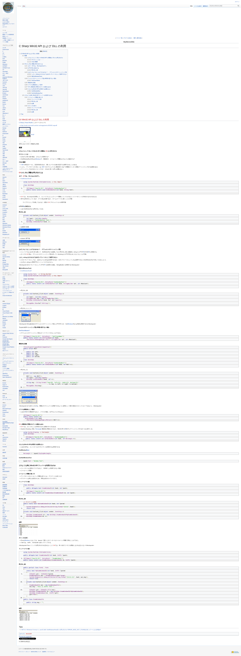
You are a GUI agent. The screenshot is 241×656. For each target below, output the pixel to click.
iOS (3, 229)
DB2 (4, 258)
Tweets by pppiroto (25, 637)
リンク (4, 514)
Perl (4, 117)
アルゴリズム (6, 284)
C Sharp (21, 122)
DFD (4, 245)
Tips (4, 509)
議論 (24, 6)
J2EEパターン (6, 280)
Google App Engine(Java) (6, 341)
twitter (129, 38)
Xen (4, 390)
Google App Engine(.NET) (6, 344)
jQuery (4, 96)
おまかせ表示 (6, 22)
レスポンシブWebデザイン (8, 293)
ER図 (4, 244)
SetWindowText (25, 178)
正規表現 (5, 166)
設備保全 (5, 486)
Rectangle (38, 429)
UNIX (4, 221)
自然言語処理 (6, 471)
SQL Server (5, 266)
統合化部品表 (6, 494)
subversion (5, 437)
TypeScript (5, 150)
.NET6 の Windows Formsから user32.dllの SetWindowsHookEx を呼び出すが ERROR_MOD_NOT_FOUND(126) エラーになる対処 (60, 629)
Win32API (29, 633)
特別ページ (5, 36)
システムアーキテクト (8, 361)
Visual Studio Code (7, 313)
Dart (4, 58)
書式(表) (139, 38)
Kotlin (4, 109)
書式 (135, 38)
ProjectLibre (6, 375)
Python (4, 120)
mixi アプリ (5, 350)
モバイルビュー (51, 651)
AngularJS (5, 100)
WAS (4, 181)
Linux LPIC (5, 208)
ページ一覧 (119, 38)
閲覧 (191, 6)
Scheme (5, 144)
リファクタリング (7, 290)
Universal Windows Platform (7, 77)
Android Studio (6, 303)
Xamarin (5, 82)
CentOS (5, 210)
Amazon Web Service (8, 333)
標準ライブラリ (6, 124)
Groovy (4, 84)
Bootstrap (5, 193)
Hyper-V (5, 385)
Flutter (4, 62)
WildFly (4, 186)
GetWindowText (25, 271)
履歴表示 (205, 6)
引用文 (4, 518)
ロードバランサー (7, 399)
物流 (4, 496)
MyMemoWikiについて (36, 651)
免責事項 (44, 651)
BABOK (4, 366)
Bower (4, 322)
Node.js (4, 188)
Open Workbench (7, 377)
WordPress (5, 429)
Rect (27, 450)
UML (4, 152)
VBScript (5, 157)
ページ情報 (5, 42)
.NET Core (5, 80)
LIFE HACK (5, 520)
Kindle (4, 230)
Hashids (5, 446)
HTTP (4, 197)
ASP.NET (5, 66)
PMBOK (5, 365)
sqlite (4, 268)
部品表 (4, 492)
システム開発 (6, 368)
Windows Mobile (7, 225)
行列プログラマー (7, 467)
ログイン (237, 1)
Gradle (4, 324)
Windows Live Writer (8, 316)
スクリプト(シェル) (7, 171)
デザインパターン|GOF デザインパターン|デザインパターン (8, 287)
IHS (3, 179)
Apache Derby (6, 256)
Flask (4, 130)
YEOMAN (5, 320)
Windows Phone (7, 227)
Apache (4, 177)
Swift (4, 146)
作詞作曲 (5, 458)
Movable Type (6, 427)
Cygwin (4, 305)
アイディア (5, 522)
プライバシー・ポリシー (24, 651)
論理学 (4, 464)
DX (3, 497)
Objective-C (6, 113)
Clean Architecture (7, 295)
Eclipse (4, 93)
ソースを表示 (197, 6)
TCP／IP (5, 397)
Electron (5, 60)
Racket (4, 137)
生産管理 (5, 488)
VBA (4, 155)
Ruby (4, 139)
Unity (4, 325)
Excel (4, 406)
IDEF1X (4, 242)
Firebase (5, 337)
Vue (4, 106)
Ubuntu (4, 216)
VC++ (4, 159)
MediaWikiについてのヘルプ (9, 24)
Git (3, 435)
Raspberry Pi (6, 234)
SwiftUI (4, 148)
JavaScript (5, 95)
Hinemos (5, 232)
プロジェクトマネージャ (8, 358)
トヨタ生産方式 (6, 490)
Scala (4, 141)
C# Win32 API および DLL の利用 (34, 119)
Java (4, 85)
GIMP (4, 479)
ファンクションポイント (8, 371)
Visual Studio (29, 122)
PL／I (4, 115)
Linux (4, 206)
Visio (4, 414)
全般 (4, 240)
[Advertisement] (128, 23)
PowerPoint (5, 412)
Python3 (5, 131)
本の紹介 (5, 516)
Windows (38, 159)
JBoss (4, 184)
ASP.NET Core (6, 68)
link (32, 134)
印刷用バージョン (7, 38)
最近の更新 (5, 20)
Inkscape (5, 477)
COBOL (4, 57)
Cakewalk (5, 527)
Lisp (4, 111)
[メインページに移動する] (8, 7)
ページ (19, 6)
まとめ (4, 47)
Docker (4, 383)
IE (3, 309)
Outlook (4, 410)
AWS (4, 335)
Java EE (5, 89)
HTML (4, 195)
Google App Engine (8, 339)
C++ (4, 55)
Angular (5, 98)
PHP (4, 119)
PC (3, 505)
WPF (4, 75)
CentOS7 (5, 212)
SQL (4, 142)
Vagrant (4, 439)
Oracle (4, 262)
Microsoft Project (7, 408)
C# (46, 151)
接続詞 (4, 452)
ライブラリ (5, 126)
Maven (4, 318)
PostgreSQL (6, 264)
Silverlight (5, 71)
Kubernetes (5, 386)
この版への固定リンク (8, 40)
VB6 (4, 153)
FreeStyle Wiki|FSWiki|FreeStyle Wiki (8, 423)
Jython (4, 107)
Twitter (4, 349)
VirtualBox (5, 388)
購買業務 (5, 485)
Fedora (4, 214)
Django (4, 128)
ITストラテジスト (7, 363)
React (4, 102)
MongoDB (5, 269)
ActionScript (6, 49)
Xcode (4, 327)
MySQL (4, 260)
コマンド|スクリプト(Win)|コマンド (8, 169)
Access (4, 255)
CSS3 (4, 192)
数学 (4, 466)
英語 (4, 512)
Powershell (5, 133)
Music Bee (5, 525)
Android (5, 205)
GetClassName (23, 330)
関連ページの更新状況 (8, 34)
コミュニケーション (8, 523)
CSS (4, 190)
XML (4, 164)
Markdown (5, 199)
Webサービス (6, 511)
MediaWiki (5, 426)
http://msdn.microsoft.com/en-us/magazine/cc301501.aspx (38, 125)
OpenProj (5, 373)
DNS (4, 396)
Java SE (5, 87)
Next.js (4, 104)
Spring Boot (6, 91)
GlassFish (5, 182)
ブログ (125, 38)
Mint (4, 218)
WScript (4, 163)
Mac (4, 219)
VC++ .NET (5, 73)
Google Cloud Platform (8, 347)
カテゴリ (22, 633)
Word (4, 416)
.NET (22, 164)
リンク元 (5, 32)
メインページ (6, 18)
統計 (4, 469)
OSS (4, 507)
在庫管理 (5, 499)
